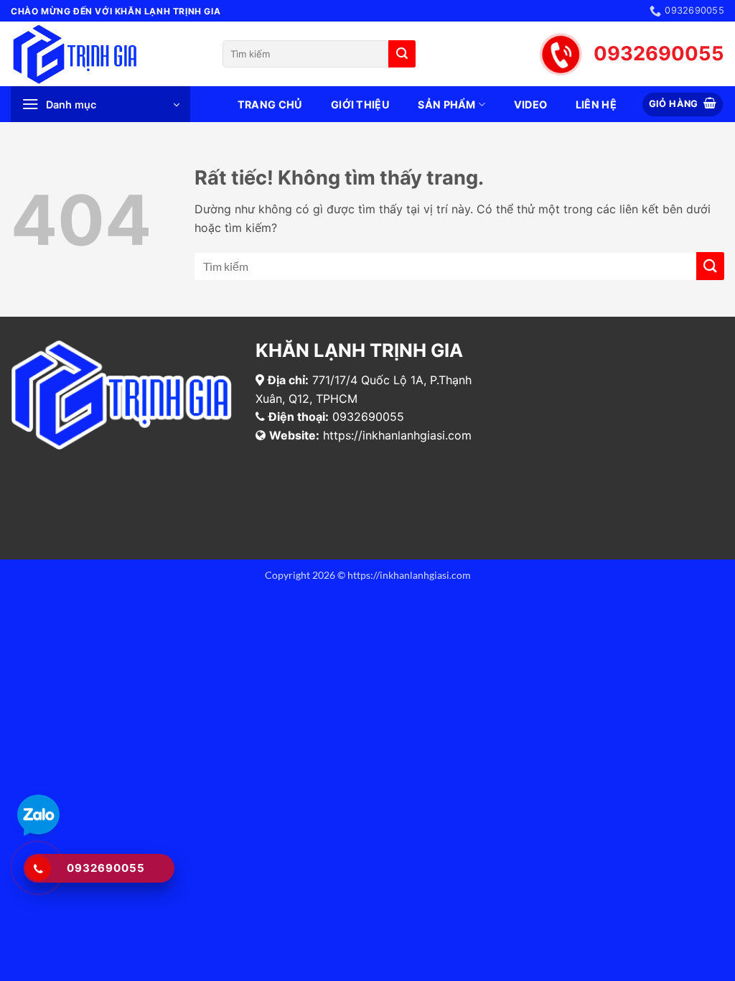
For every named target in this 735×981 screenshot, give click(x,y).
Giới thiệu (360, 104)
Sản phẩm (446, 104)
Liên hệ (596, 104)
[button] (100, 104)
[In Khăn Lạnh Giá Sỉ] (106, 54)
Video (530, 104)
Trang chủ (270, 104)
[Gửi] (402, 54)
